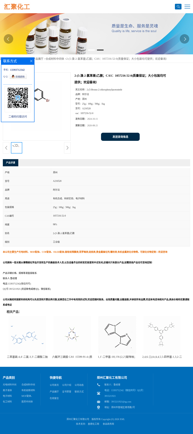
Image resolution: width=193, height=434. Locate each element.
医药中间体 (27, 401)
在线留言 (54, 398)
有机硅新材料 (28, 390)
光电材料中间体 (9, 385)
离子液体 (7, 390)
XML (122, 419)
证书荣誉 (66, 391)
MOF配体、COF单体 (27, 397)
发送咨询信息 (120, 136)
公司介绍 (66, 385)
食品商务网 (108, 424)
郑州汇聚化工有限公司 (78, 419)
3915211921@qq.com (121, 401)
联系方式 (79, 391)
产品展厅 (38, 58)
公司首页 (54, 385)
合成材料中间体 (55, 58)
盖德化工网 (93, 424)
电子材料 (7, 396)
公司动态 (79, 385)
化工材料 (7, 401)
